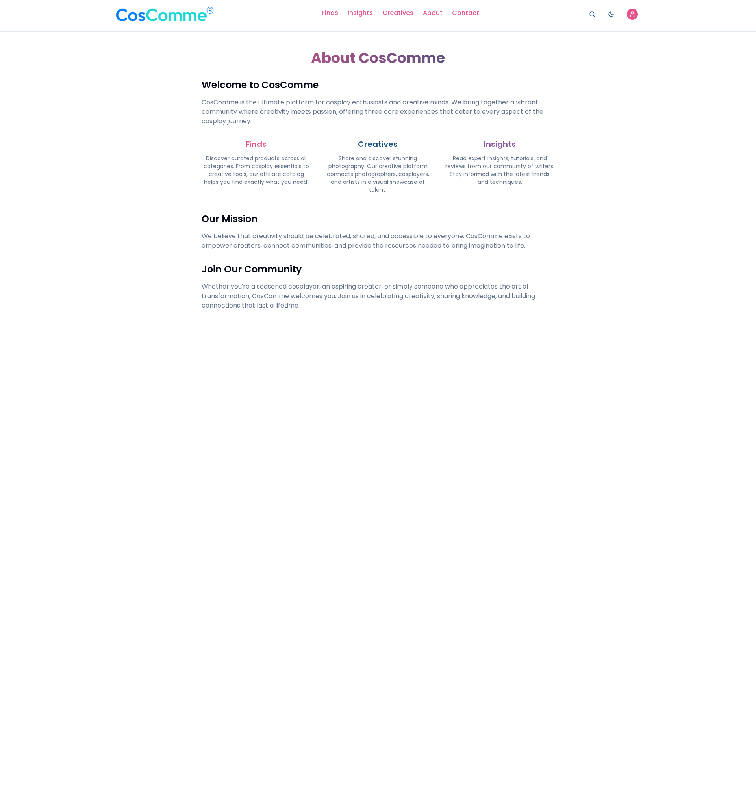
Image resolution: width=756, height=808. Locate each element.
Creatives (397, 12)
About (433, 12)
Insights (360, 12)
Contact (465, 12)
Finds (330, 12)
